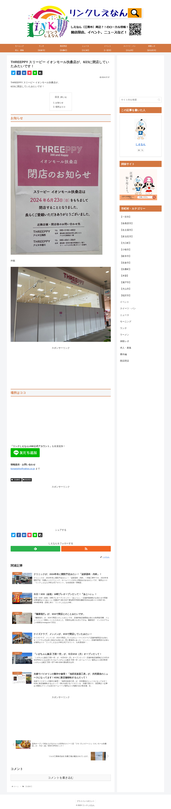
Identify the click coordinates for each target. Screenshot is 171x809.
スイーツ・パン (128, 308)
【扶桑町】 (17, 480)
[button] (40, 73)
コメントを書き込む (61, 777)
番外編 (123, 354)
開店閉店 (28, 480)
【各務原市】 (127, 223)
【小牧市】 (125, 249)
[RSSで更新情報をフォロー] (86, 549)
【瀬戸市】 (125, 282)
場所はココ (60, 107)
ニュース (124, 315)
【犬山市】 (125, 289)
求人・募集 (125, 348)
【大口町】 (125, 243)
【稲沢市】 (125, 295)
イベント (124, 302)
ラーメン (124, 334)
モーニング (125, 321)
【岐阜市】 (125, 256)
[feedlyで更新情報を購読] (35, 549)
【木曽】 (124, 275)
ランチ (123, 328)
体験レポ (124, 341)
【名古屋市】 (127, 230)
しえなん (141, 144)
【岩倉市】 (125, 262)
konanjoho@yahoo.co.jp (23, 468)
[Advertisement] (61, 367)
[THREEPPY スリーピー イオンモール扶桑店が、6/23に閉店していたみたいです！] (24, 73)
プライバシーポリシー (85, 801)
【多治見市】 (127, 236)
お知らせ (59, 102)
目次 (57, 97)
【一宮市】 (125, 217)
